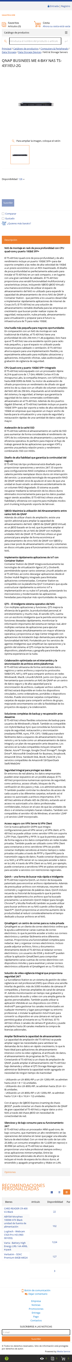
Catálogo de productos (16, 32)
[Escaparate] (51, 1192)
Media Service (63, 1351)
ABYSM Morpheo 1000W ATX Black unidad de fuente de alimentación (15, 1221)
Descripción (10, 240)
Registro (65, 6)
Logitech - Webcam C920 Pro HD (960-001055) (14, 1235)
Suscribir (36, 1339)
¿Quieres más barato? (19, 223)
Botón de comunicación (37, 1290)
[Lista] (66, 1192)
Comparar (10, 213)
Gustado (10, 218)
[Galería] (59, 1192)
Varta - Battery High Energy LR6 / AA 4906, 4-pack (16, 1246)
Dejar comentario (37, 1293)
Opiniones (10, 1172)
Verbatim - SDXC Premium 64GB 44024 (16, 1256)
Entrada (54, 6)
